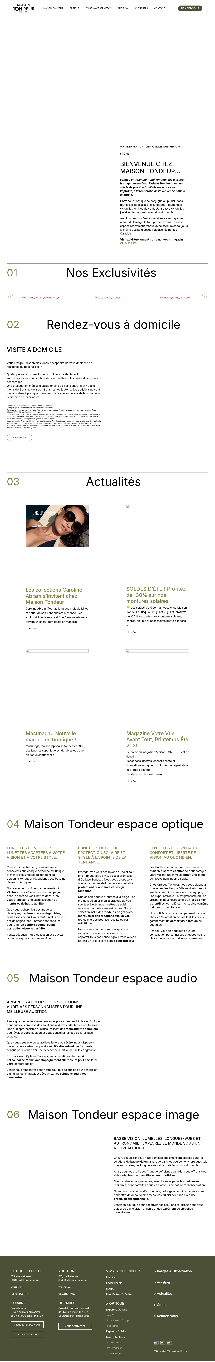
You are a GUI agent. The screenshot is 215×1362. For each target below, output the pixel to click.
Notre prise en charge (117, 1320)
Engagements (114, 1282)
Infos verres (112, 1325)
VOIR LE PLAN (16, 1287)
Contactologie (114, 1353)
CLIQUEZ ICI (128, 243)
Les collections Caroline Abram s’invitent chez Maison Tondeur (54, 596)
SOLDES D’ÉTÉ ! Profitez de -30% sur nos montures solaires (156, 595)
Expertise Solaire (116, 1331)
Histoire (110, 1277)
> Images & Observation (173, 1271)
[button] (10, 297)
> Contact (161, 1305)
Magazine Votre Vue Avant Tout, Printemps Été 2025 (157, 739)
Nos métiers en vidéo (119, 1294)
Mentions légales (179, 1351)
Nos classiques (114, 1348)
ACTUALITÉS (141, 8)
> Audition (162, 1282)
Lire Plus (31, 628)
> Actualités (163, 1294)
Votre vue (111, 1315)
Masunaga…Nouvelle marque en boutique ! (51, 736)
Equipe (110, 1288)
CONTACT (159, 8)
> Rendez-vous (166, 1316)
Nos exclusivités (114, 1342)
